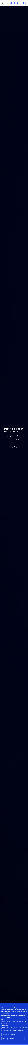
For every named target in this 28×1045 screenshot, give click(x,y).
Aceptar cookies (8, 1038)
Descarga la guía (13, 447)
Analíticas (5, 1025)
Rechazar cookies (9, 1034)
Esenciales (5, 1020)
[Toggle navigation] (2, 3)
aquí (8, 1017)
